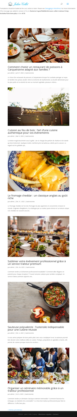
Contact (56, 414)
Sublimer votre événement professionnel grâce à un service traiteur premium (37, 262)
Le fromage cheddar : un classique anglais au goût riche (38, 197)
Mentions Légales (44, 414)
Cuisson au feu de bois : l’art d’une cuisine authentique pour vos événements (32, 131)
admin (12, 73)
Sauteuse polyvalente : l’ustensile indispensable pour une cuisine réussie (36, 328)
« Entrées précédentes (15, 410)
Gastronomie (29, 73)
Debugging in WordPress (53, 8)
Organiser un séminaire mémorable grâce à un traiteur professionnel (35, 389)
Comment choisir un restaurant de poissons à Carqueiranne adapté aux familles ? (35, 68)
